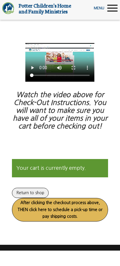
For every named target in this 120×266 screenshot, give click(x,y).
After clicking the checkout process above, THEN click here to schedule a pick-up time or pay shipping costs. (60, 210)
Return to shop (30, 193)
